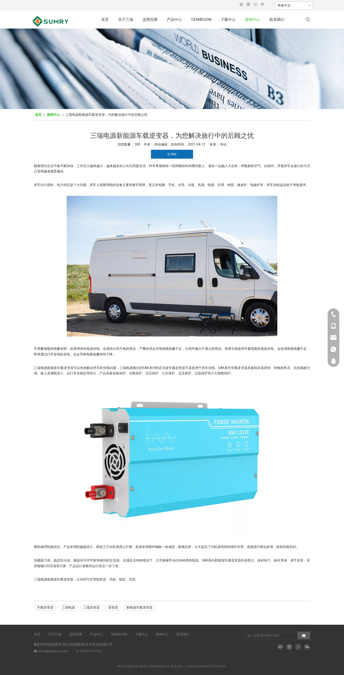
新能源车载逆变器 (139, 607)
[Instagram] (255, 4)
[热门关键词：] (308, 19)
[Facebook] (241, 4)
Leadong (190, 666)
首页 (37, 634)
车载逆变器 (45, 607)
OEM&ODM (119, 634)
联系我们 (183, 634)
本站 (223, 144)
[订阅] (303, 635)
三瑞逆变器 (91, 607)
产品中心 (96, 634)
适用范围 (75, 634)
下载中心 (141, 634)
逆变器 (113, 607)
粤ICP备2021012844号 (211, 666)
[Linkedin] (248, 4)
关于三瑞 (54, 634)
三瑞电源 (68, 607)
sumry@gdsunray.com (53, 651)
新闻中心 (162, 634)
